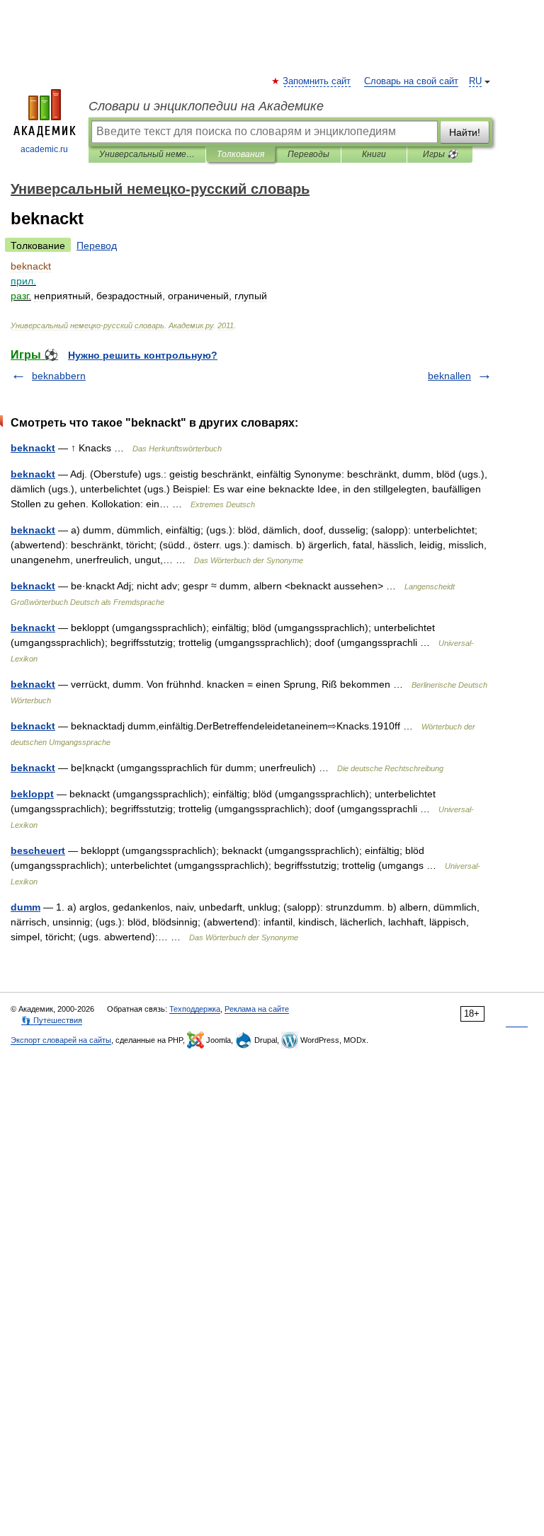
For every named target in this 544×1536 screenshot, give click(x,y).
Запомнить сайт (317, 81)
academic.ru (44, 149)
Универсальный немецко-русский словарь (147, 154)
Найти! (464, 132)
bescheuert (38, 850)
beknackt (33, 448)
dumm (25, 907)
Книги (374, 154)
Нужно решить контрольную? (142, 355)
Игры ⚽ (440, 154)
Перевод (96, 245)
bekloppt (32, 793)
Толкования (240, 154)
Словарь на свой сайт (411, 81)
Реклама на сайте (257, 1009)
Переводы (308, 154)
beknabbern (59, 375)
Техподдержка (194, 1009)
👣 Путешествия (51, 1020)
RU (475, 81)
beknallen (449, 375)
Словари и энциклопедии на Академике (206, 106)
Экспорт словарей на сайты (61, 1040)
